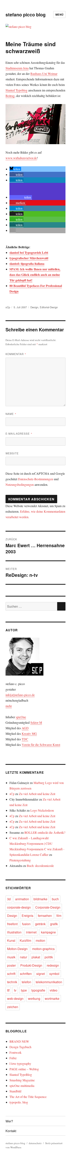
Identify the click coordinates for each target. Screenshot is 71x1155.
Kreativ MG (29, 733)
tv (15, 990)
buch (55, 899)
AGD (25, 728)
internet (31, 932)
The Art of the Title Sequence (28, 1097)
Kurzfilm (25, 940)
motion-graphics (43, 948)
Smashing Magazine (22, 1080)
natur (23, 957)
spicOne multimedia (21, 1086)
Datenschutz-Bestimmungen (35, 479)
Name (11, 414)
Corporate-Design (47, 907)
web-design (15, 998)
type (24, 990)
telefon (26, 982)
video (53, 990)
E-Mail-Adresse (19, 433)
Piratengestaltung (20, 860)
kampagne (48, 932)
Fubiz (13, 1058)
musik (11, 957)
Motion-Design (17, 948)
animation (22, 899)
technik (12, 982)
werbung (34, 998)
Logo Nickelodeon (42, 810)
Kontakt (11, 1131)
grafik (54, 924)
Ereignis (27, 915)
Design (34, 307)
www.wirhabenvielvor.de (21, 158)
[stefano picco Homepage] (36, 657)
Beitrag (10, 96)
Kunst (11, 940)
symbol (54, 973)
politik (49, 957)
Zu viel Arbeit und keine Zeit (37, 794)
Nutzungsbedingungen (20, 484)
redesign (53, 965)
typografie (38, 990)
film (58, 915)
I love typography (20, 1063)
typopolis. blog (18, 1102)
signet (40, 973)
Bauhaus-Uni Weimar (43, 73)
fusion (26, 924)
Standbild (15, 1091)
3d (9, 899)
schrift (11, 973)
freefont (12, 924)
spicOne (21, 717)
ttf (8, 990)
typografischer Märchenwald (28, 258)
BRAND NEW (19, 1041)
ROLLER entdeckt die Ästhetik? (44, 832)
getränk (40, 924)
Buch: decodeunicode (40, 866)
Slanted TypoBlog (20, 1074)
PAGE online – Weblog (24, 1069)
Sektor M (36, 722)
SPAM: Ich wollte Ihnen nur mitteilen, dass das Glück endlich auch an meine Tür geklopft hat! (34, 274)
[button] (15, 169)
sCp (8, 307)
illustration (14, 932)
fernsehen (45, 915)
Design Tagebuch (20, 1047)
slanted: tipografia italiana (26, 263)
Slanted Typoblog (16, 90)
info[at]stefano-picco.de (20, 695)
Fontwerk (15, 1052)
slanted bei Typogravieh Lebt (28, 252)
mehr (9, 706)
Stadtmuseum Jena (17, 68)
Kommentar (16, 354)
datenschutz (35, 1143)
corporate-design (19, 907)
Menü (59, 14)
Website (12, 453)
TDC (25, 739)
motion (40, 940)
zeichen (12, 1007)
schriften (26, 973)
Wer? (9, 1121)
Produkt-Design (31, 965)
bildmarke (40, 899)
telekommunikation (49, 982)
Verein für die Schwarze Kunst (41, 744)
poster (11, 965)
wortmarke (52, 998)
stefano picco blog (26, 14)
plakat (36, 957)
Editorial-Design (49, 307)
